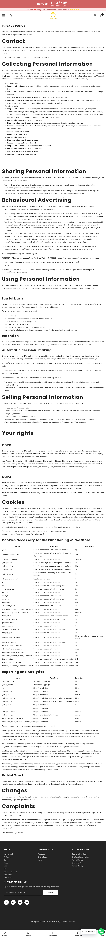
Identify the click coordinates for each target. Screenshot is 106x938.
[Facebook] (6, 902)
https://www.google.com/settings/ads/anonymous (78, 258)
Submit (51, 893)
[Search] (10, 15)
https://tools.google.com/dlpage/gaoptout (35, 219)
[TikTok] (20, 902)
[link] (28, 934)
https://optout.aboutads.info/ (17, 272)
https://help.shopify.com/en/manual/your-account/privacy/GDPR (60, 467)
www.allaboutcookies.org (15, 759)
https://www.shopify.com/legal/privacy (25, 188)
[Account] (95, 15)
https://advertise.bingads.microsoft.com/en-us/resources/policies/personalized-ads (44, 262)
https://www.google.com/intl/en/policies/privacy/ (55, 216)
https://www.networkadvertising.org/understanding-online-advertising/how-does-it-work (57, 249)
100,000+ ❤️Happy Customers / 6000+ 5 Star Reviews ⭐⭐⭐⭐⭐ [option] (53, 10)
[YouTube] (26, 902)
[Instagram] (13, 902)
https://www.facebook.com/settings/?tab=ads (31, 258)
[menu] (3, 15)
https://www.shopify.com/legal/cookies (27, 534)
